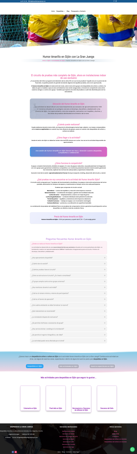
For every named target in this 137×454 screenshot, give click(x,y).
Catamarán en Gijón (30, 408)
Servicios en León (68, 442)
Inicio (53, 11)
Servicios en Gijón (68, 439)
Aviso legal (76, 452)
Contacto (115, 436)
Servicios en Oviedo (68, 431)
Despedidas (59, 11)
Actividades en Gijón (58, 60)
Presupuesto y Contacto (78, 11)
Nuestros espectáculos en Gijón (102, 366)
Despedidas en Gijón (34, 366)
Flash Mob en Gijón (55, 408)
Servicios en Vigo (68, 447)
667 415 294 (31, 434)
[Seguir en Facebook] (13, 452)
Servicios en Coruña (68, 444)
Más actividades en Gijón (68, 366)
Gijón (48, 60)
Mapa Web (115, 434)
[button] (132, 449)
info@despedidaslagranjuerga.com (27, 437)
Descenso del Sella (106, 408)
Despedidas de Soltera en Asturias (115, 442)
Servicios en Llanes (68, 434)
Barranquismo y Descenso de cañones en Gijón (81, 409)
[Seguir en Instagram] (16, 452)
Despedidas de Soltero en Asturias (115, 439)
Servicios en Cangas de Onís (68, 436)
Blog (68, 11)
